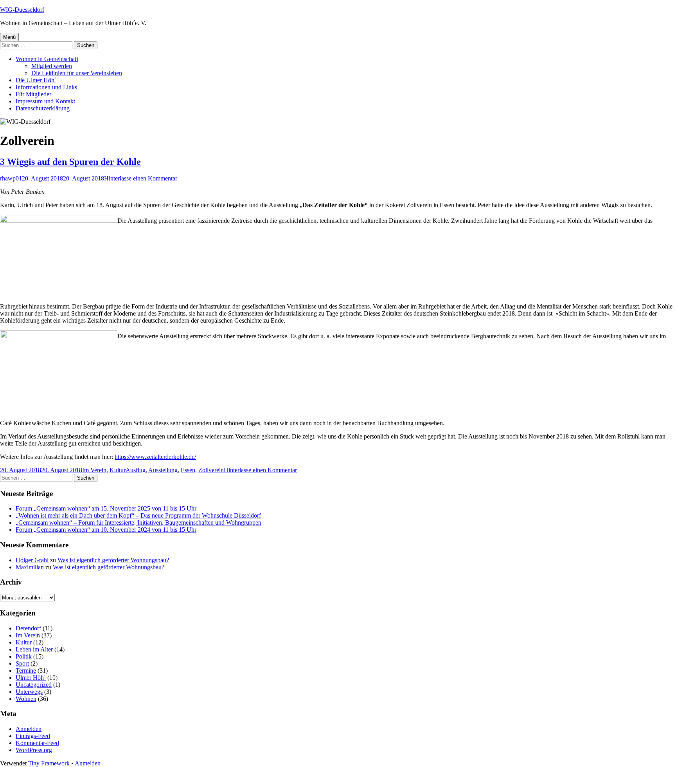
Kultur (118, 470)
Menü (9, 37)
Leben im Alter (34, 649)
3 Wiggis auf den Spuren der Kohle (70, 162)
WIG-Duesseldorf (22, 9)
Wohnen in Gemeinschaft (47, 59)
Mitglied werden (51, 66)
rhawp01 (11, 178)
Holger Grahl (32, 560)
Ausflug (136, 470)
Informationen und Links (46, 87)
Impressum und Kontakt (45, 101)
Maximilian (30, 567)
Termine (26, 670)
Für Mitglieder (33, 94)
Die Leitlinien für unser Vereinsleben (76, 73)
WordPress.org (34, 750)
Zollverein (211, 470)
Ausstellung (163, 470)
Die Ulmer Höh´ (36, 80)
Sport (22, 663)
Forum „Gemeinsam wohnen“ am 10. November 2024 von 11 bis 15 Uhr (106, 529)
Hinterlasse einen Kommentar (140, 178)
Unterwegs (29, 691)
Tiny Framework (49, 763)
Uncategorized (34, 684)
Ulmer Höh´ (31, 677)
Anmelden (28, 728)
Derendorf (28, 628)
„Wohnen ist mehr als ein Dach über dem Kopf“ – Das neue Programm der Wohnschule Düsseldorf (138, 515)
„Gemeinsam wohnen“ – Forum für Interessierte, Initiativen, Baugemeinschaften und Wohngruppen (138, 522)
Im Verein (94, 470)
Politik (24, 656)
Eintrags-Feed (33, 736)
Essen (188, 470)
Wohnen (26, 698)
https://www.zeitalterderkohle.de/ (155, 456)
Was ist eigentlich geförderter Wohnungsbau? (113, 560)
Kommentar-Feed (37, 743)
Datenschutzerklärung (43, 108)
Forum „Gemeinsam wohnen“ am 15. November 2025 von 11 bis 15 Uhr (106, 508)
